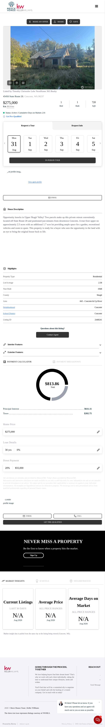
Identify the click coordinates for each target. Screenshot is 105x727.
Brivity (13, 724)
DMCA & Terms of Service (84, 724)
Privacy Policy (67, 724)
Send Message (95, 685)
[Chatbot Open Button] (98, 720)
